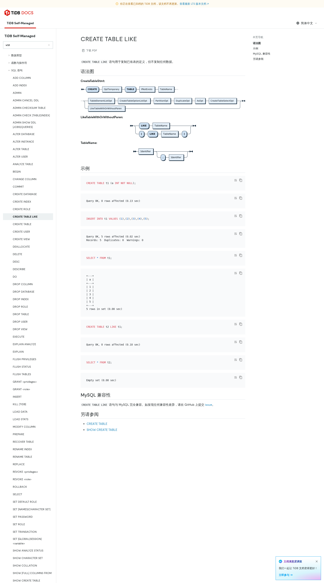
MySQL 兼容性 (261, 53)
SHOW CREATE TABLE (102, 430)
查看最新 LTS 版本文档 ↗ (194, 3)
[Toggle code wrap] (235, 180)
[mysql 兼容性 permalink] (113, 395)
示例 (255, 48)
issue (208, 404)
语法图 (257, 43)
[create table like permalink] (140, 39)
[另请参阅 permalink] (101, 414)
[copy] (240, 180)
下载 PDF (91, 50)
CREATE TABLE (97, 424)
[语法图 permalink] (97, 71)
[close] (316, 561)
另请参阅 (258, 58)
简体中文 (307, 23)
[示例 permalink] (92, 168)
